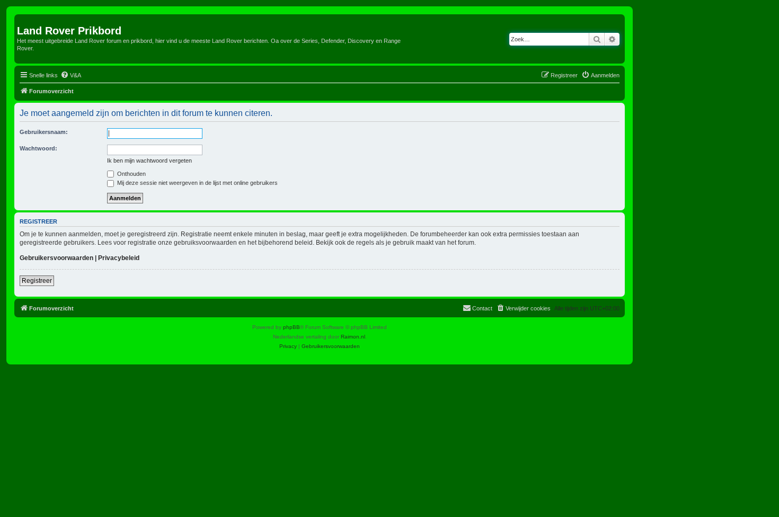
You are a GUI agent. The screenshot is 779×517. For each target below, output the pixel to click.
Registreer (37, 280)
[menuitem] (70, 75)
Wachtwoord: (38, 148)
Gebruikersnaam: (44, 132)
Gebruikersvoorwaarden (56, 258)
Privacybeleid (118, 258)
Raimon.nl (353, 337)
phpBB (291, 327)
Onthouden (131, 174)
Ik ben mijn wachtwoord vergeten (149, 160)
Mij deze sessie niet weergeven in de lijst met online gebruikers (197, 183)
